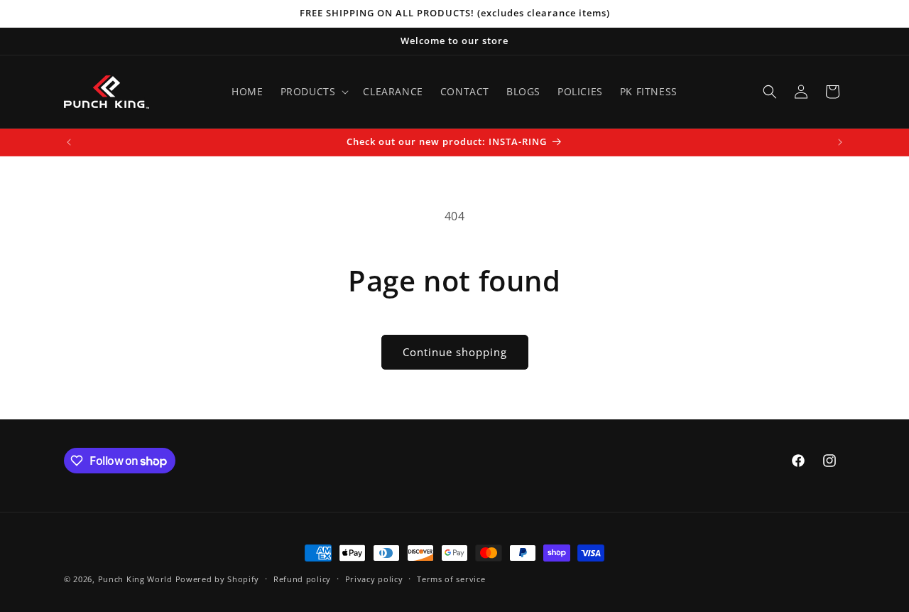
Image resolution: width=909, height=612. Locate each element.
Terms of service (451, 579)
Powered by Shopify (217, 579)
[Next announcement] (840, 142)
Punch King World (135, 579)
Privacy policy (374, 579)
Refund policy (302, 579)
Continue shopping (455, 352)
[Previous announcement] (69, 142)
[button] (313, 92)
